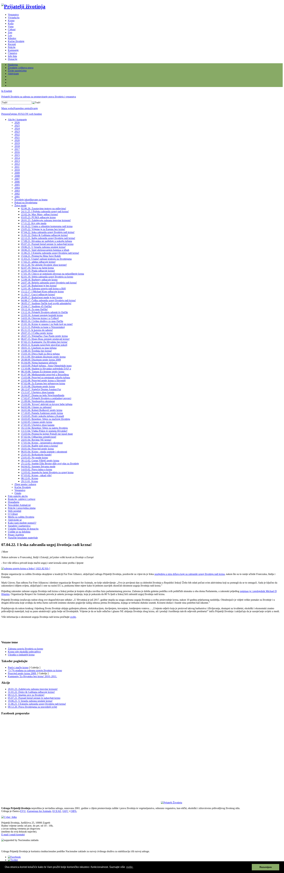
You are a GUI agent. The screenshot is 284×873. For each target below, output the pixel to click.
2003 (17, 190)
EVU (23, 811)
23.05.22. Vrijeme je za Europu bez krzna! (43, 229)
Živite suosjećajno (17, 70)
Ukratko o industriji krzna (21, 654)
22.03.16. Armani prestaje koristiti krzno (42, 315)
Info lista (12, 56)
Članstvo (12, 53)
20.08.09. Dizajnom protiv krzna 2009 (41, 359)
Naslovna (13, 64)
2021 (17, 137)
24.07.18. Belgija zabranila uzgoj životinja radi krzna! (49, 282)
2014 (17, 158)
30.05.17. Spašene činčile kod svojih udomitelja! (46, 303)
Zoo (10, 32)
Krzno (11, 20)
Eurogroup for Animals (39, 811)
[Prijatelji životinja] (23, 6)
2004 (17, 187)
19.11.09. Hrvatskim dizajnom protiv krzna (43, 356)
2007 (17, 178)
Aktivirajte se (15, 519)
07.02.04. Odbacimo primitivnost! (38, 436)
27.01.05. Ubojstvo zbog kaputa (37, 425)
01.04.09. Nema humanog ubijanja (39, 362)
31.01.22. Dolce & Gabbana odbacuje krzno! (44, 235)
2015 (17, 155)
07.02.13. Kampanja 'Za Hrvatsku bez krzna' (44, 342)
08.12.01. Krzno (29, 478)
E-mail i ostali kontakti (13, 834)
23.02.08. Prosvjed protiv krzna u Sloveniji (43, 380)
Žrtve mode (20, 205)
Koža (10, 23)
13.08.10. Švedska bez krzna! (36, 350)
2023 (17, 131)
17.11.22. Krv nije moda (33, 223)
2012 (17, 164)
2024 (17, 128)
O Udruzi (13, 514)
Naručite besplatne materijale (23, 537)
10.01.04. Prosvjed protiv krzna (37, 448)
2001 (17, 196)
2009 (17, 173)
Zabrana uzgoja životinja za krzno (25, 648)
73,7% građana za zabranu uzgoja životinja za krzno (35, 670)
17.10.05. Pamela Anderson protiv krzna (42, 413)
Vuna (10, 26)
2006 (17, 181)
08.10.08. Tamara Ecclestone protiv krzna (42, 371)
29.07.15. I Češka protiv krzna (37, 333)
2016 (17, 152)
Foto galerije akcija (18, 496)
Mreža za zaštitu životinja (21, 516)
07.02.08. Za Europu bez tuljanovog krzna (43, 383)
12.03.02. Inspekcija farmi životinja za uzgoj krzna (47, 472)
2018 (17, 146)
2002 (17, 193)
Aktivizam (13, 73)
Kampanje (13, 50)
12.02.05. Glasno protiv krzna (36, 422)
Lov (10, 35)
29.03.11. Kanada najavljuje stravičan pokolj (44, 344)
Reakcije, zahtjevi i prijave (21, 499)
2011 (17, 167)
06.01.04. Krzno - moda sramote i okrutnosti (44, 451)
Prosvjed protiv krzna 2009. (22, 673)
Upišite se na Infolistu (19, 531)
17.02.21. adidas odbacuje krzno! (38, 261)
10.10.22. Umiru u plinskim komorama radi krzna (46, 226)
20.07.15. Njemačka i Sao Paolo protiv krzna (44, 336)
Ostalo (17, 493)
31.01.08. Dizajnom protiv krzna (38, 386)
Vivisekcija (13, 17)
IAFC (65, 811)
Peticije (11, 47)
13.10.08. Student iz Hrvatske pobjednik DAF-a (46, 368)
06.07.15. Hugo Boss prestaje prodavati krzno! (45, 339)
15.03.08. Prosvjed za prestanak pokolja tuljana (45, 377)
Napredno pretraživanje (25, 108)
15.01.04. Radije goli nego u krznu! (39, 445)
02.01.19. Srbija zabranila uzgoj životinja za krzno (47, 276)
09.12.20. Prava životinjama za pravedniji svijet (32, 706)
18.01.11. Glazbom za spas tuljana (39, 347)
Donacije (12, 59)
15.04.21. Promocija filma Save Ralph (41, 256)
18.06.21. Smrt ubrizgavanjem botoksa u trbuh (45, 250)
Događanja (13, 502)
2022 (17, 134)
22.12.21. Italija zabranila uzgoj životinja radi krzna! (48, 238)
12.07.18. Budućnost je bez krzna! (39, 285)
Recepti (12, 44)
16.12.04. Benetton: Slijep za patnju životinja (44, 428)
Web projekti (14, 511)
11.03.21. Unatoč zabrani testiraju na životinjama (46, 259)
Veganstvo (13, 14)
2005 (17, 184)
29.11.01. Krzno (29, 481)
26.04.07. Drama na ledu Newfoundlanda (42, 395)
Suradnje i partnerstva (19, 525)
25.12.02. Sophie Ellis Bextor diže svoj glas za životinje (50, 463)
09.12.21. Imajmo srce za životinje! (26, 695)
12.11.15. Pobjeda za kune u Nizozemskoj (43, 327)
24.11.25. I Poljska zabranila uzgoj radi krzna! (45, 211)
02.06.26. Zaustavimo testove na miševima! (43, 208)
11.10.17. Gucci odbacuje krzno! (38, 294)
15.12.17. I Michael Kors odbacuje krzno (42, 291)
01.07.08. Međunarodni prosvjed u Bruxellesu (45, 374)
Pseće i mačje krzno (18, 667)
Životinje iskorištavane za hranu (30, 199)
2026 (17, 122)
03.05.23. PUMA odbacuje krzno (38, 217)
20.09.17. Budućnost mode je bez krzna (41, 297)
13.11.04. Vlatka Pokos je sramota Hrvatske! (44, 430)
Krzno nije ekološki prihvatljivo (24, 651)
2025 (17, 125)
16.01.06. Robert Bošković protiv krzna (41, 410)
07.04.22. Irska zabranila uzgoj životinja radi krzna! (47, 232)
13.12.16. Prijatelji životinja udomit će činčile (44, 312)
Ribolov (12, 38)
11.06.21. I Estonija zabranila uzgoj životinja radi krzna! (50, 253)
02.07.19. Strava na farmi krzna (37, 267)
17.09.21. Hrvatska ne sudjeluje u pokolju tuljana (46, 241)
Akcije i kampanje (17, 119)
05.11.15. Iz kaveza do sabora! (37, 330)
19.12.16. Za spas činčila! (34, 309)
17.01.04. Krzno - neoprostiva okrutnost (42, 442)
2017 (17, 149)
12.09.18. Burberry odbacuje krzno (39, 279)
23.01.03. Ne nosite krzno (34, 457)
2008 (17, 175)
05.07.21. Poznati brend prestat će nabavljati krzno (47, 244)
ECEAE (56, 811)
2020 (17, 140)
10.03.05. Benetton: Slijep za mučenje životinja (45, 419)
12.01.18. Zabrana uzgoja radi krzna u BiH (43, 288)
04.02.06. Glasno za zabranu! (36, 407)
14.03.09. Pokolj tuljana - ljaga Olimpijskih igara (46, 365)
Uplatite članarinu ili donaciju (23, 528)
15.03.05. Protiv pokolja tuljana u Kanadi (42, 416)
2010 (17, 170)
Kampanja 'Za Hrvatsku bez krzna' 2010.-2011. (32, 676)
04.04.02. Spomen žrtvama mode (38, 466)
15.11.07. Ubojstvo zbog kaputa (37, 392)
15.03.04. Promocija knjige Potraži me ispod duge (47, 433)
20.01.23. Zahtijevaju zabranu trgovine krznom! (46, 220)
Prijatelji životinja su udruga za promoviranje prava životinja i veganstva (38, 96)
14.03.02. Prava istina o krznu (36, 469)
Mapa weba (7, 108)
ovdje (73, 616)
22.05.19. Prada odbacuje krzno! (38, 270)
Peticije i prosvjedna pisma (22, 508)
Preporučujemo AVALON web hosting (21, 114)
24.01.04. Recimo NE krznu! (36, 439)
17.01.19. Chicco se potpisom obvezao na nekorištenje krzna (52, 273)
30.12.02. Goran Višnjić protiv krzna (40, 460)
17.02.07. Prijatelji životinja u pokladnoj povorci (46, 398)
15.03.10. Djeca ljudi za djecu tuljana (40, 353)
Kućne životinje (16, 41)
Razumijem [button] (266, 867)
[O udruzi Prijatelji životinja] (171, 802)
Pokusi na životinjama (25, 202)
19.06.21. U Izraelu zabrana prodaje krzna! (43, 247)
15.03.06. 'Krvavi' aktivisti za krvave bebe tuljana (46, 404)
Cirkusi (11, 29)
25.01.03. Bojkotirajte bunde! (36, 454)
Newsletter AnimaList (19, 505)
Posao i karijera (16, 534)
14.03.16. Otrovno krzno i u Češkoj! (40, 318)
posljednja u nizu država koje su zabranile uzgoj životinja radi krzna (189, 574)
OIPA (74, 811)
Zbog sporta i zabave (25, 484)
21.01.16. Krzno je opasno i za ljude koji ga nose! (47, 324)
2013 (17, 161)
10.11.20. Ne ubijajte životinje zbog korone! (44, 264)
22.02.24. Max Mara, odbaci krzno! (39, 214)
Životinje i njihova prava (20, 67)
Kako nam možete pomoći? (22, 522)
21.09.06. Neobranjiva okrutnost (38, 401)
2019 (17, 143)
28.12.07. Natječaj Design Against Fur (41, 389)
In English (6, 91)
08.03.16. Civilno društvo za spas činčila (42, 321)
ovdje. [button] (129, 867)
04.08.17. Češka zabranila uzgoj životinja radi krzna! (48, 300)
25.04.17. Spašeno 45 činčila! (36, 306)
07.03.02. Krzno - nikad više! (36, 475)
